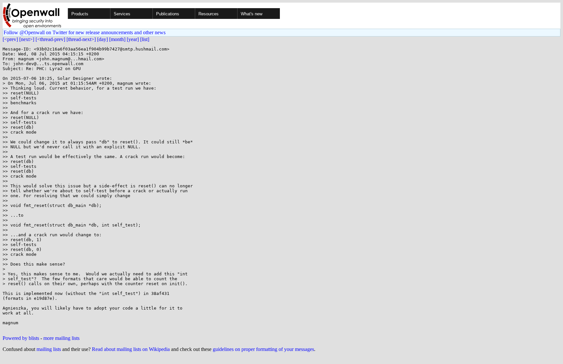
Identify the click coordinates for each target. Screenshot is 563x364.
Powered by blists (21, 338)
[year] (133, 39)
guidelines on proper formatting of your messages (263, 349)
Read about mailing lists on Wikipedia (131, 349)
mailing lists (48, 349)
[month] (117, 39)
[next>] (26, 39)
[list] (144, 39)
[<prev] (10, 39)
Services (122, 13)
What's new (251, 13)
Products (79, 13)
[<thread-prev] (50, 39)
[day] (102, 39)
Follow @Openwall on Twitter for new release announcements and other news (85, 32)
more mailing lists (61, 338)
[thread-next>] (81, 39)
